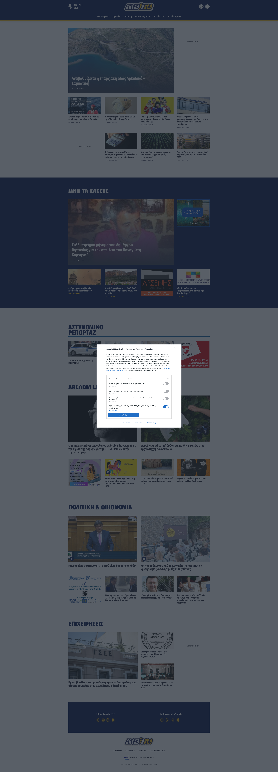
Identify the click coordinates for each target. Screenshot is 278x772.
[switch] (166, 383)
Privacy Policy (151, 423)
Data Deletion (126, 423)
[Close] (177, 349)
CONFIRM (123, 415)
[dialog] (139, 386)
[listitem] (139, 379)
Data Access (139, 423)
